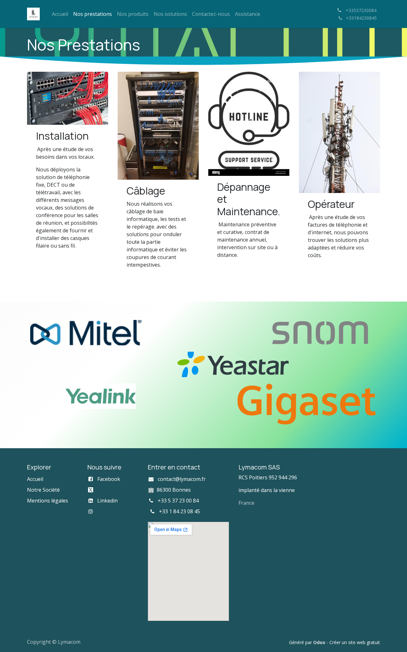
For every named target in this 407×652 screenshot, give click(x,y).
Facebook (108, 479)
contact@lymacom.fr (182, 479)
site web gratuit (364, 642)
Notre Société (43, 489)
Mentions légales (47, 500)
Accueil (35, 479)
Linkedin (107, 500)
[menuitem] (60, 14)
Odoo (320, 642)
